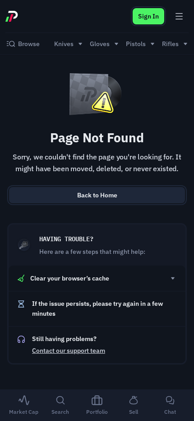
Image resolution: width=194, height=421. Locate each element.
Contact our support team (68, 350)
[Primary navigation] (179, 16)
